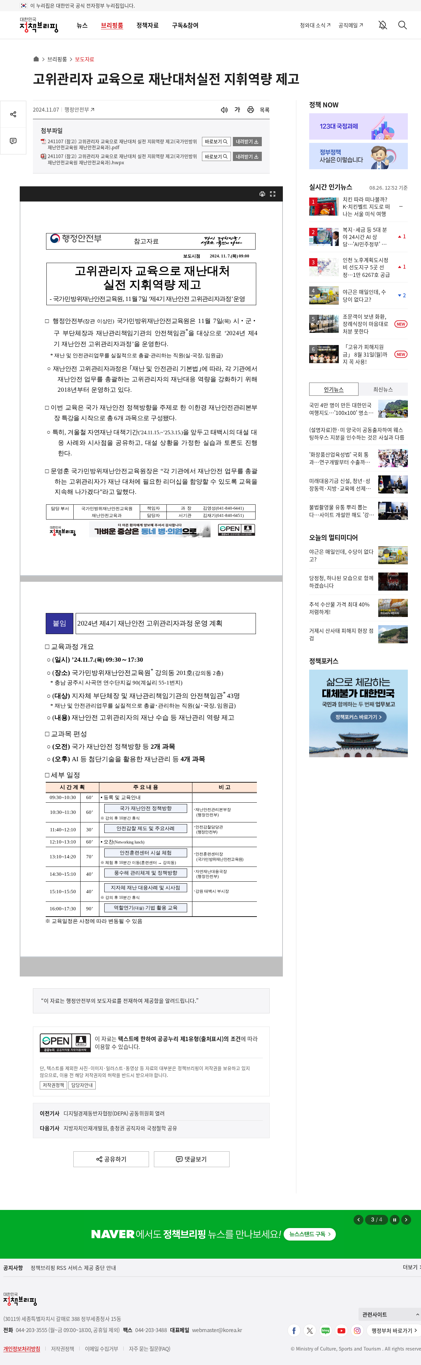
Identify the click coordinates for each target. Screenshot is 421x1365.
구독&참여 (185, 25)
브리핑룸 (112, 25)
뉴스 (82, 25)
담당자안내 (82, 1085)
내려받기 (244, 141)
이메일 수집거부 (101, 1348)
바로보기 (213, 141)
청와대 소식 (312, 25)
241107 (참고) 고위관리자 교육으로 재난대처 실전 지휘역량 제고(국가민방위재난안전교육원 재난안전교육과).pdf (122, 144)
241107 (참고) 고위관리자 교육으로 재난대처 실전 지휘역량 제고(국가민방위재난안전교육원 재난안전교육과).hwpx (122, 159)
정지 (395, 1220)
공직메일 (348, 25)
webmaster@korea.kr (217, 1330)
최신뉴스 (383, 389)
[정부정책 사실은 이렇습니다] (358, 156)
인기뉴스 (334, 389)
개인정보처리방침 (21, 1348)
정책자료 (147, 25)
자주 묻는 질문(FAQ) (149, 1348)
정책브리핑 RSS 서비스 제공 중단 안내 (73, 1267)
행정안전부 (79, 109)
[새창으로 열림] (251, 110)
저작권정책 (53, 1085)
